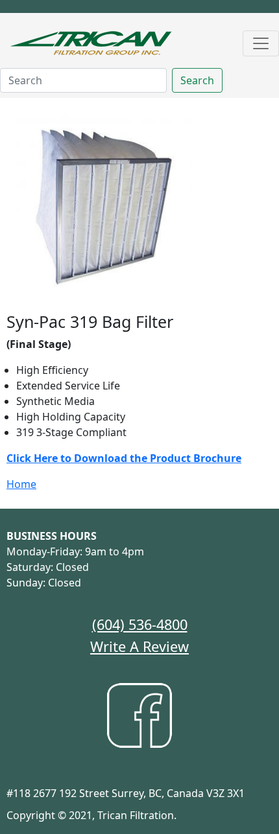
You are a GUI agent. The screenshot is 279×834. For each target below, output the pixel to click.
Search (197, 80)
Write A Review (139, 646)
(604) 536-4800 (140, 624)
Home (21, 484)
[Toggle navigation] (261, 43)
